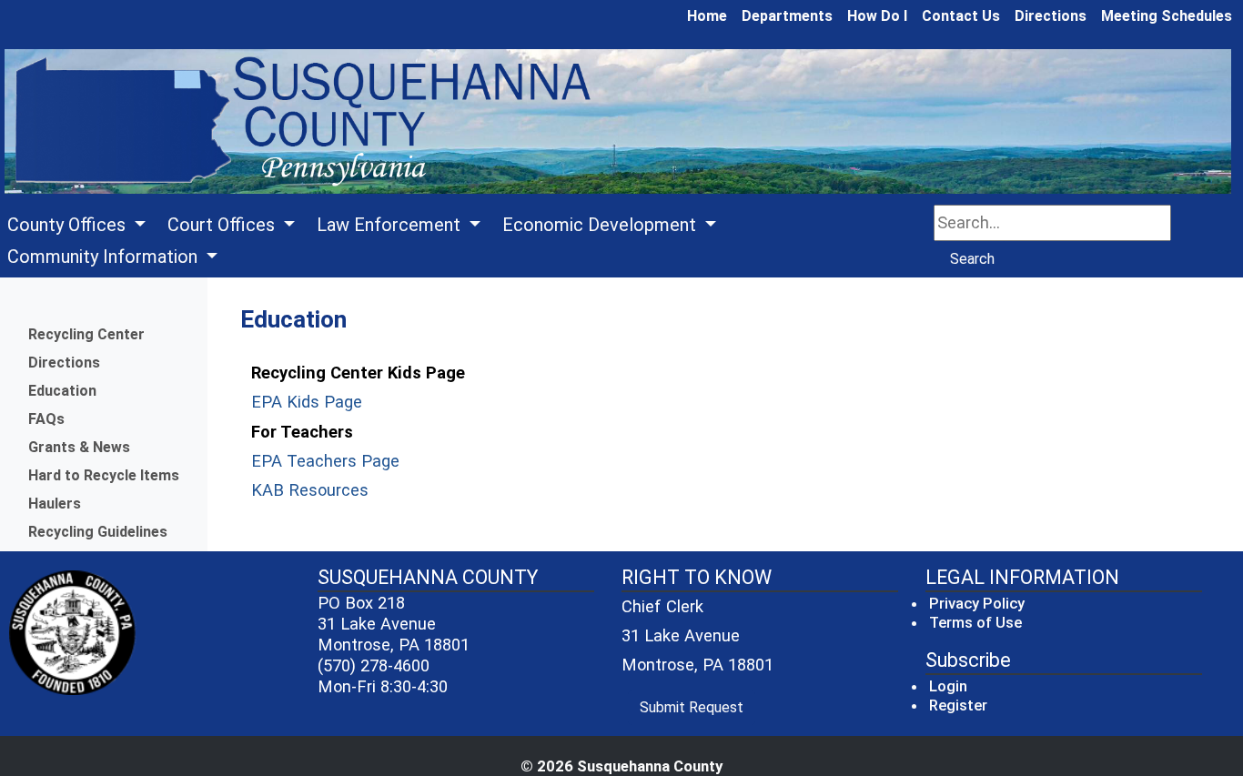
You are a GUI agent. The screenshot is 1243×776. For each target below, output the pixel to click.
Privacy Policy (977, 603)
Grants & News (79, 447)
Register (958, 705)
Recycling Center (86, 334)
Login (948, 686)
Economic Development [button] (601, 225)
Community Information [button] (104, 256)
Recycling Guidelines (97, 531)
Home (707, 16)
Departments (787, 16)
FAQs (46, 419)
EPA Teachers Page (325, 460)
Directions (1050, 16)
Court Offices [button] (223, 225)
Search (972, 258)
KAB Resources (310, 489)
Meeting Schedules (1166, 16)
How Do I (877, 16)
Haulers (54, 503)
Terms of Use (975, 622)
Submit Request (697, 707)
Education (62, 390)
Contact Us (961, 16)
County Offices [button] (68, 225)
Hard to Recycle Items (103, 475)
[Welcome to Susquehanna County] (618, 122)
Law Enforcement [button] (391, 225)
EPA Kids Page (306, 401)
